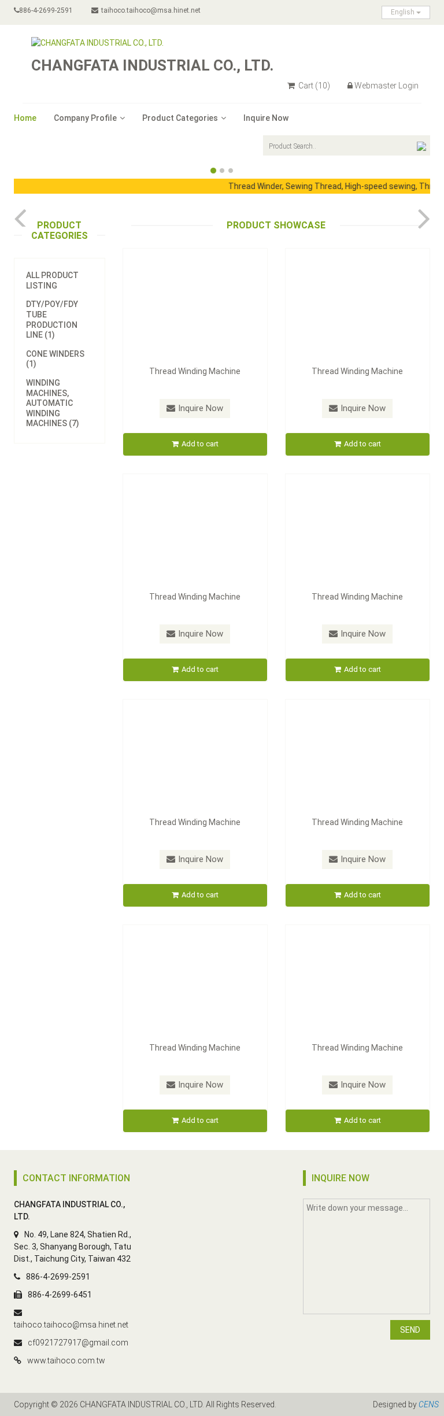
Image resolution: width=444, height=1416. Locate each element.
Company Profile (85, 118)
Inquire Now (265, 118)
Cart (313, 85)
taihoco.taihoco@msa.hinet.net (151, 10)
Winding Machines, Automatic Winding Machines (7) (52, 403)
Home (25, 118)
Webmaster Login (386, 85)
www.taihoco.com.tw (66, 1360)
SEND (410, 1329)
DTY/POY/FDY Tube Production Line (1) (52, 319)
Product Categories (180, 118)
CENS (429, 1404)
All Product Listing (52, 280)
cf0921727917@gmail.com (78, 1342)
